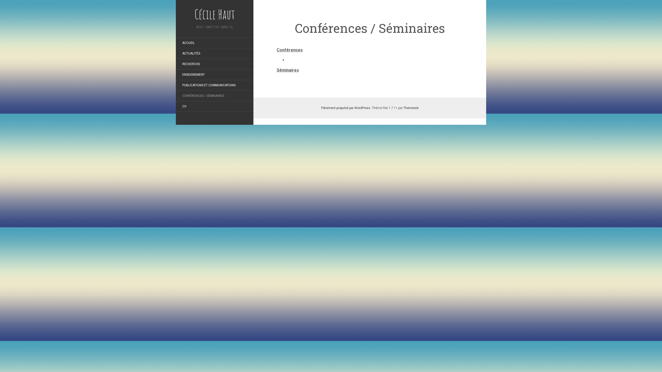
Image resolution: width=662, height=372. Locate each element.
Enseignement (193, 74)
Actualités (191, 53)
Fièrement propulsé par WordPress (345, 108)
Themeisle (411, 108)
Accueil (188, 43)
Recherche (191, 64)
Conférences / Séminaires (203, 96)
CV (184, 106)
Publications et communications (209, 85)
